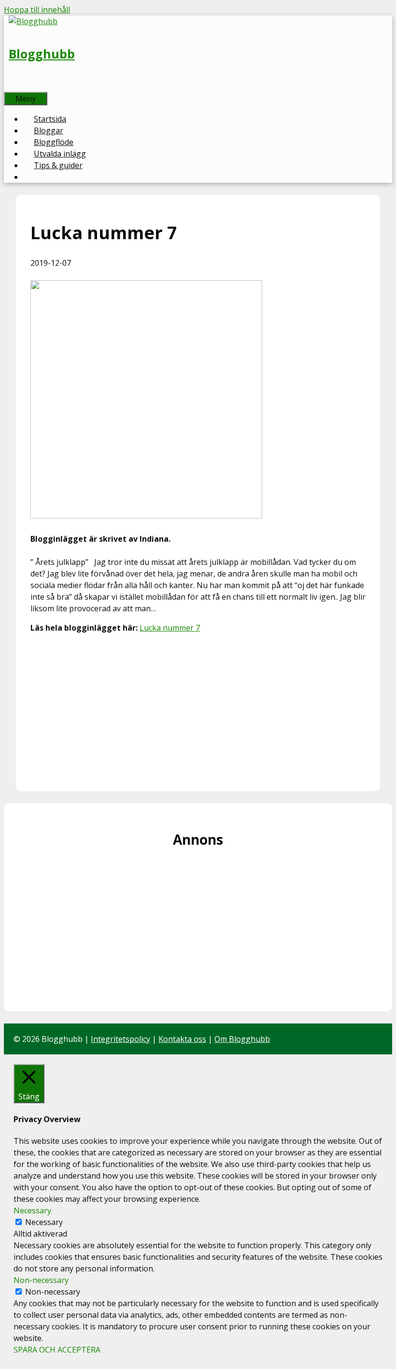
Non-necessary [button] (41, 1280)
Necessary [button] (32, 1210)
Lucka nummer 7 (170, 627)
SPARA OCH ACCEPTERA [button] (57, 1349)
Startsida (50, 119)
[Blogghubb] (33, 21)
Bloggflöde (53, 142)
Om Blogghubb (242, 1039)
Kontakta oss (182, 1039)
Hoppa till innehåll (37, 9)
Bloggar (48, 130)
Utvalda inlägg (60, 153)
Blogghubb (42, 53)
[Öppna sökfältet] (14, 86)
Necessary (44, 1222)
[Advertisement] (198, 709)
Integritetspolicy (120, 1039)
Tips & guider (58, 165)
